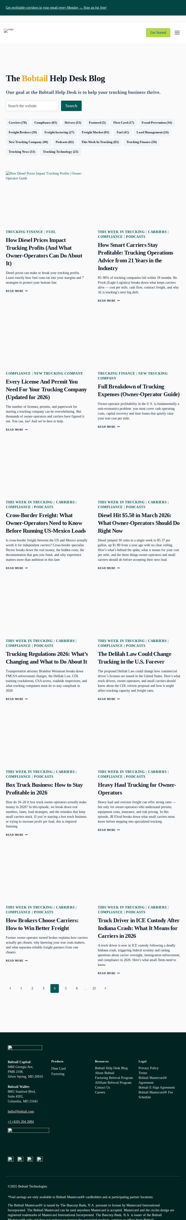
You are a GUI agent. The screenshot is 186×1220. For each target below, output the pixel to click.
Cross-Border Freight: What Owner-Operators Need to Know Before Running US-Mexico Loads (45, 523)
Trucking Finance (138, 142)
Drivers (70, 122)
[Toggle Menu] (177, 33)
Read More (17, 290)
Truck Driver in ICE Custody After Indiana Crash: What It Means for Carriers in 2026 (138, 928)
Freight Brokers (20, 132)
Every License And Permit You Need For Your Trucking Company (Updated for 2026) (46, 389)
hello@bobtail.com (21, 1111)
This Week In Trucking (97, 142)
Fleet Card (120, 122)
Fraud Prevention (154, 122)
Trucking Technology (57, 151)
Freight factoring (56, 132)
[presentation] (47, 198)
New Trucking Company (25, 142)
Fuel (120, 132)
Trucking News (19, 151)
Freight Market (92, 132)
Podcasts (62, 142)
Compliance (42, 122)
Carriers (15, 122)
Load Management (150, 132)
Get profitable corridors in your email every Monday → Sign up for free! (56, 7)
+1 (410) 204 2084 (21, 1122)
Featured (95, 122)
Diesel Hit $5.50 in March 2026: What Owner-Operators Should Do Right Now (138, 523)
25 (94, 988)
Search (71, 105)
